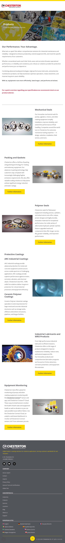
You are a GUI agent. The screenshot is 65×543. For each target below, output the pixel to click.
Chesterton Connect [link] (13, 398)
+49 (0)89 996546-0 (8, 459)
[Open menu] (32, 538)
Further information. (45, 144)
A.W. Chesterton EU (45, 539)
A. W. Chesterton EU (8, 457)
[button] (3, 539)
